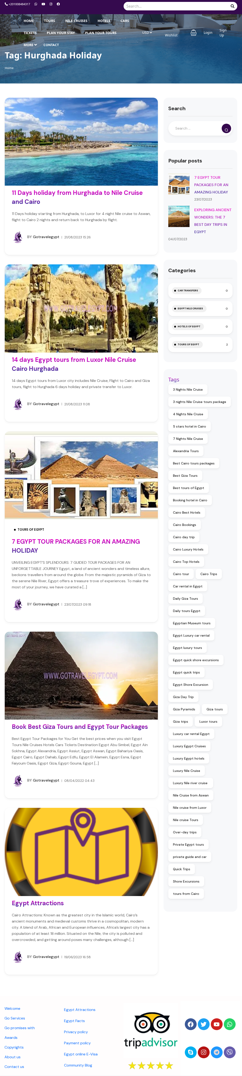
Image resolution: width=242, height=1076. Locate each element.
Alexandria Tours (186, 451)
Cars (125, 20)
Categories (182, 270)
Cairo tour (181, 574)
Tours (49, 20)
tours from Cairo (186, 894)
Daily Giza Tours (185, 598)
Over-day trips (185, 832)
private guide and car (190, 857)
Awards (10, 1037)
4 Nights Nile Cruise (188, 414)
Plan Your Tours (101, 33)
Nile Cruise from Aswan (191, 795)
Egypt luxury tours (187, 648)
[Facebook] (191, 1024)
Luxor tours (208, 721)
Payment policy (77, 1043)
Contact (51, 45)
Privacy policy (76, 1031)
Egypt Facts (74, 1020)
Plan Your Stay (61, 33)
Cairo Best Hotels (186, 512)
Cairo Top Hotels (186, 562)
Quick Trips (181, 869)
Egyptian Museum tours (192, 623)
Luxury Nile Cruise (186, 771)
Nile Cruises (76, 20)
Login (208, 32)
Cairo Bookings (184, 525)
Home (29, 20)
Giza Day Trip (183, 697)
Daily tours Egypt (186, 611)
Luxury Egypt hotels (188, 758)
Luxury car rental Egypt (191, 734)
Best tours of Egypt (188, 488)
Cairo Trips (208, 574)
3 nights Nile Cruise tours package (199, 402)
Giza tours (215, 709)
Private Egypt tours (188, 844)
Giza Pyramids (184, 709)
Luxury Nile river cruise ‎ (190, 783)
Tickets (30, 33)
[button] (193, 33)
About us (12, 1056)
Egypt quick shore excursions (196, 660)
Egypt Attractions (38, 903)
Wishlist (171, 35)
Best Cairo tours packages (194, 463)
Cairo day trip (184, 537)
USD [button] (146, 32)
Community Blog (78, 1065)
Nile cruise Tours (185, 820)
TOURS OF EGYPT (30, 530)
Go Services (14, 1018)
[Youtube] (217, 1024)
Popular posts (185, 160)
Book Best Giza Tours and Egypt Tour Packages (80, 727)
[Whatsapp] (230, 1024)
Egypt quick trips (186, 672)
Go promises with (19, 1027)
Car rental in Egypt (188, 586)
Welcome (12, 1008)
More (28, 45)
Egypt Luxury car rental (191, 635)
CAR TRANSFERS (188, 290)
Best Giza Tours (185, 475)
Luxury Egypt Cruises (189, 746)
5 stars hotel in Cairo (189, 426)
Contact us (14, 1066)
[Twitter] (204, 1024)
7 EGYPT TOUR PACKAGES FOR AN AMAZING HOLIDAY (211, 185)
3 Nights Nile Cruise (188, 389)
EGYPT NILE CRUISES (190, 308)
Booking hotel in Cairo (190, 500)
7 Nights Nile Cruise (188, 439)
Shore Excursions (186, 881)
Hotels (104, 20)
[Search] (226, 128)
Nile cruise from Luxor (190, 807)
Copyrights (14, 1047)
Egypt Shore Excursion (190, 684)
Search (177, 108)
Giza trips (180, 721)
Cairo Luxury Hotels (188, 549)
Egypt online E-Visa (81, 1054)
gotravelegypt (43, 236)
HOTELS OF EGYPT (189, 326)
